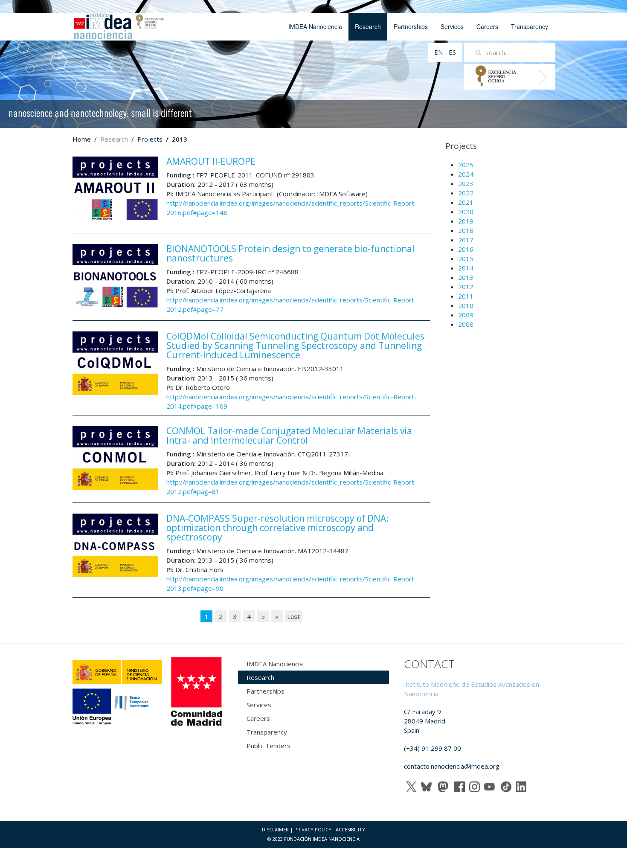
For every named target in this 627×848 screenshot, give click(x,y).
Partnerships (411, 26)
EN (439, 52)
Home (82, 139)
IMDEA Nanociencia (315, 26)
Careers (487, 26)
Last (293, 616)
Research (368, 26)
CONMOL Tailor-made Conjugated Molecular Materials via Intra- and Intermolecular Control (289, 435)
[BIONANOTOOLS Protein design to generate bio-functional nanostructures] (115, 275)
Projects (150, 139)
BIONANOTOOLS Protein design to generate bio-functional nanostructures (290, 253)
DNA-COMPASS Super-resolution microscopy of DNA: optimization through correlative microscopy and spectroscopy (277, 527)
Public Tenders (268, 745)
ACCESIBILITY (350, 829)
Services (452, 26)
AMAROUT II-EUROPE (210, 161)
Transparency (529, 26)
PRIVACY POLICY (312, 829)
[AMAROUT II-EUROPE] (115, 187)
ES (452, 52)
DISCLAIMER (275, 829)
